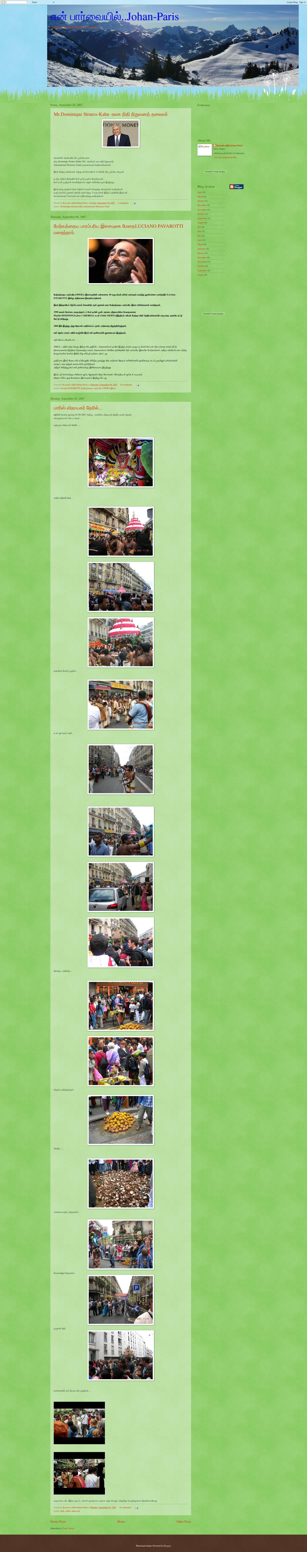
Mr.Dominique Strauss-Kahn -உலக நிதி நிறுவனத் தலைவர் (111, 114)
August (200, 222)
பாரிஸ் (68, 1510)
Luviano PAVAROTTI (70, 388)
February (201, 248)
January (200, 200)
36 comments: (125, 1507)
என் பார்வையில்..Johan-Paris (114, 15)
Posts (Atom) (68, 1528)
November (202, 209)
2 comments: (124, 202)
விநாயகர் (75, 1510)
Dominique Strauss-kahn (72, 206)
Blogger (167, 1545)
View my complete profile (225, 157)
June (199, 231)
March (200, 196)
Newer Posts (58, 1521)
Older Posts (184, 1521)
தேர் (62, 1510)
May (199, 235)
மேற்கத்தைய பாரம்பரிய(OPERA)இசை (98, 388)
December (202, 205)
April (199, 192)
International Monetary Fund (96, 206)
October (201, 213)
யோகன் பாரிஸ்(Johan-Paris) (230, 145)
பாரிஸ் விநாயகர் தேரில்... (78, 407)
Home (121, 1521)
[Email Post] (134, 202)
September (202, 218)
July (199, 226)
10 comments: (126, 384)
